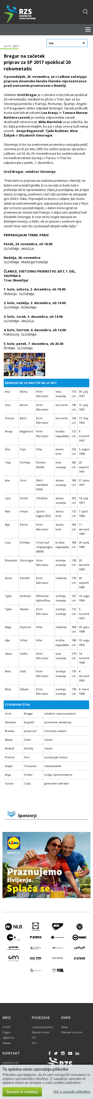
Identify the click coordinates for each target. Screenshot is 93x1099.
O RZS (6, 1027)
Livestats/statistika (42, 1027)
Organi (6, 1032)
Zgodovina (8, 1037)
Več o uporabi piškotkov (72, 1092)
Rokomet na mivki (71, 1032)
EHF (34, 1043)
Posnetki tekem (41, 1032)
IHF (34, 1037)
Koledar (6, 1043)
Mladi (64, 1027)
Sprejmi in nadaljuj (22, 1092)
